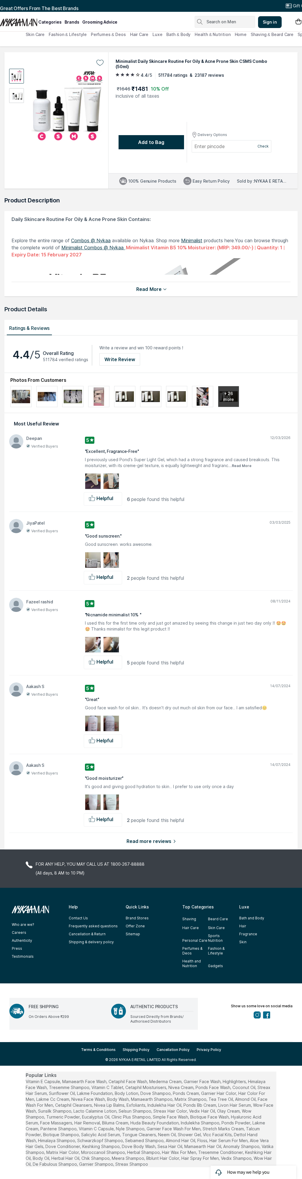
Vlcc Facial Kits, (218, 1134)
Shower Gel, (190, 1134)
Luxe (157, 34)
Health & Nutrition (212, 34)
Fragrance (248, 934)
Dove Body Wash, (139, 1146)
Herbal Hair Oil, (65, 1158)
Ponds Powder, (236, 1122)
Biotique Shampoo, (61, 1134)
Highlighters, (235, 1081)
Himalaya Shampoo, (57, 1140)
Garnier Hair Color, (219, 1093)
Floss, (202, 1140)
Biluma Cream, (115, 1122)
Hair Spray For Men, (200, 1158)
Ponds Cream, (186, 1093)
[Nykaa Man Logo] (18, 20)
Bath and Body (251, 918)
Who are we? (23, 924)
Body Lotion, (127, 1093)
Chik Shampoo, (96, 1158)
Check (263, 146)
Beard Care (218, 919)
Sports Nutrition (215, 938)
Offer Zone (135, 926)
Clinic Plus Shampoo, (131, 1116)
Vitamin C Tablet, (107, 1087)
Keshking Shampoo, (101, 1146)
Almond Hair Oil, (181, 1140)
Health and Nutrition (191, 963)
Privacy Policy (209, 1049)
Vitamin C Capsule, (97, 1128)
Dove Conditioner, (63, 1146)
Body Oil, (41, 1158)
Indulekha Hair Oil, (164, 1105)
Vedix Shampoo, (236, 1158)
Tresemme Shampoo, (69, 1087)
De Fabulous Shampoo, (55, 1164)
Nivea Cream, (181, 1087)
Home (241, 34)
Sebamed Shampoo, (145, 1140)
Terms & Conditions (98, 1049)
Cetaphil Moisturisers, (146, 1087)
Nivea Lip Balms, (109, 1105)
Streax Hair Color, (170, 1111)
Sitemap (133, 934)
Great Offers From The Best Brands (39, 6)
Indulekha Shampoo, (200, 1122)
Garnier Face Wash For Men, (174, 1128)
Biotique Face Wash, (210, 1116)
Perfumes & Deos (108, 34)
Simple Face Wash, (171, 1116)
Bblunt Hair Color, (163, 1158)
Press (17, 948)
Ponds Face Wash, (213, 1087)
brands (72, 21)
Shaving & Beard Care (272, 34)
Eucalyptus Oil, (96, 1116)
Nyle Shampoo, (130, 1128)
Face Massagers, (56, 1122)
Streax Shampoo (131, 1164)
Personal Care (194, 940)
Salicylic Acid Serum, (101, 1134)
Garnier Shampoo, (96, 1164)
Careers (19, 932)
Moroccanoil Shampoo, (103, 1152)
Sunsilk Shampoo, (55, 1111)
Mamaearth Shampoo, (152, 1099)
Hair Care (139, 34)
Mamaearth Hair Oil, (203, 1146)
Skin (243, 942)
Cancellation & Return (87, 934)
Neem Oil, (167, 1134)
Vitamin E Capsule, (43, 1081)
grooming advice (99, 21)
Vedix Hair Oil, (202, 1111)
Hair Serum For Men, (229, 1140)
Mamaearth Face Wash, (84, 1081)
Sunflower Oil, (62, 1093)
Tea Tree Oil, (221, 1099)
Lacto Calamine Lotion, (95, 1111)
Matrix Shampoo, (191, 1099)
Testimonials (23, 956)
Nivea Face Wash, (88, 1099)
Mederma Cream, (166, 1081)
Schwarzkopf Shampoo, (100, 1140)
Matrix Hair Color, (63, 1152)
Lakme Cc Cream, (53, 1099)
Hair (242, 926)
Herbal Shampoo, (144, 1152)
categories (50, 21)
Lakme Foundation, (95, 1093)
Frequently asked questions (93, 926)
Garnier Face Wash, (202, 1081)
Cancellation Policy (173, 1049)
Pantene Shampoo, (59, 1128)
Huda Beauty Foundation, (155, 1122)
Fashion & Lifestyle (68, 34)
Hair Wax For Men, (179, 1152)
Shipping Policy (136, 1049)
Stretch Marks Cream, (224, 1128)
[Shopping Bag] (298, 22)
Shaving (189, 919)
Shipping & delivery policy (91, 942)
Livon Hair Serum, (235, 1105)
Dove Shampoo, (156, 1093)
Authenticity (22, 940)
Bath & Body (178, 34)
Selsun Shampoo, (135, 1111)
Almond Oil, (246, 1099)
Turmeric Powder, (63, 1116)
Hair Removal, (87, 1122)
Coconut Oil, (244, 1087)
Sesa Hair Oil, (170, 1146)
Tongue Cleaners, (139, 1134)
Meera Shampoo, (128, 1158)
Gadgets (215, 966)
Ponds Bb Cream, (200, 1105)
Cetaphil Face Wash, (128, 1081)
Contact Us (78, 918)
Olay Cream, (229, 1111)
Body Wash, (118, 1099)
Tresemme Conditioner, (221, 1152)
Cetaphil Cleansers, (74, 1105)
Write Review (119, 359)
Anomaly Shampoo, (241, 1146)
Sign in (270, 21)
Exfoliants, (136, 1105)
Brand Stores (137, 918)
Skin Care (35, 34)
